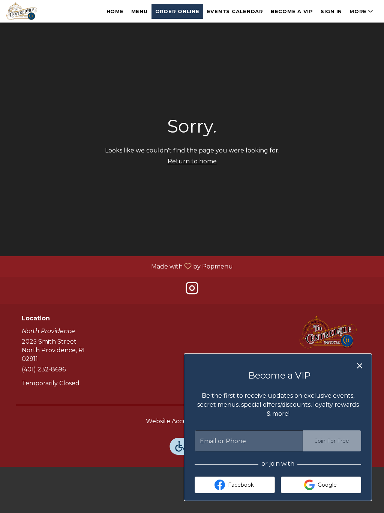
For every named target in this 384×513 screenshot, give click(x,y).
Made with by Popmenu (119, 266)
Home (115, 11)
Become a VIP (292, 11)
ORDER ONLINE (177, 11)
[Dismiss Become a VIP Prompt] (360, 366)
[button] (362, 11)
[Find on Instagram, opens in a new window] (192, 290)
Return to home (192, 161)
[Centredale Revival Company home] (40, 11)
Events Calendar (235, 11)
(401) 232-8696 (44, 369)
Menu (139, 11)
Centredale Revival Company (328, 332)
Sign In (331, 11)
